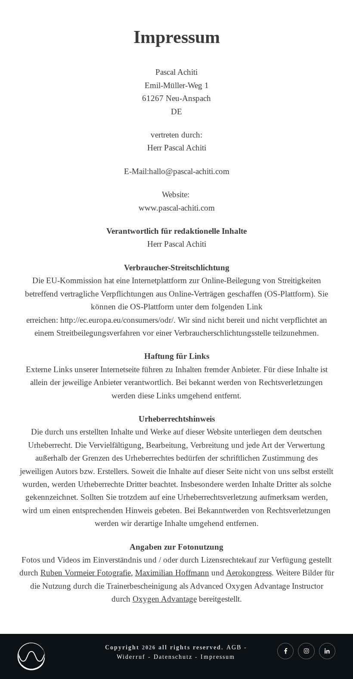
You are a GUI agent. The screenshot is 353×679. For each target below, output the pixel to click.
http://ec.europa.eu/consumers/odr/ (116, 319)
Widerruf (132, 657)
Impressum (218, 657)
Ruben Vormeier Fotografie (85, 572)
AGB (235, 647)
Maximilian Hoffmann (172, 572)
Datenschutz (174, 657)
